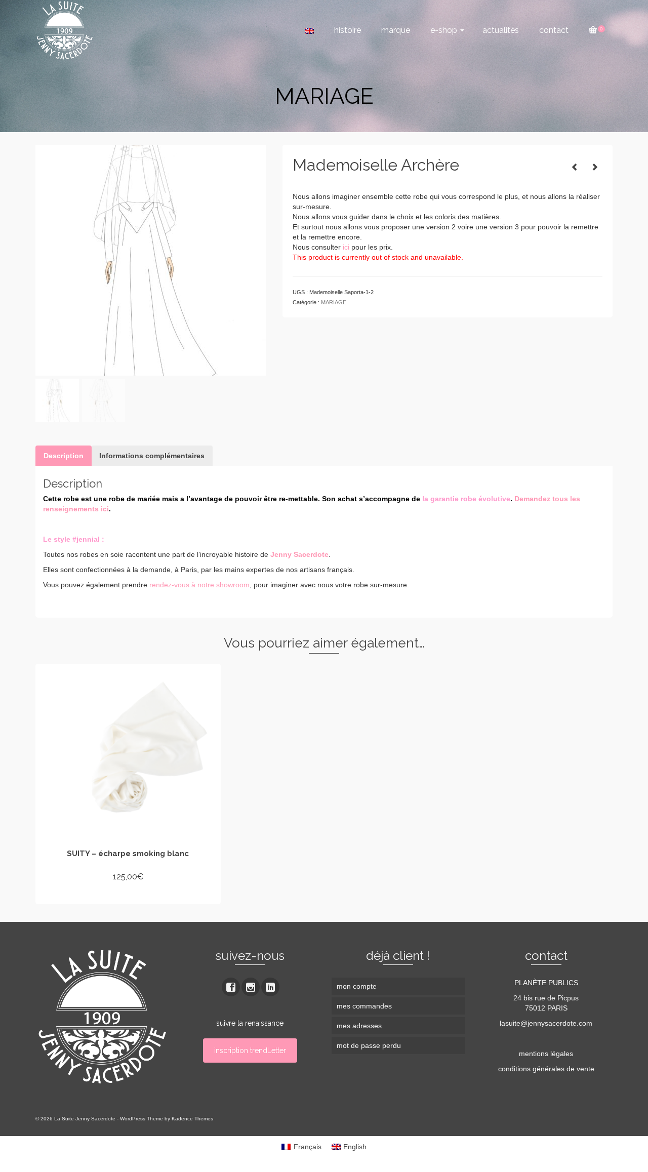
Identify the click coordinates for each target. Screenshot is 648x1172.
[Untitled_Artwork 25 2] (150, 260)
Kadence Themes (192, 1118)
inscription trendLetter (250, 1050)
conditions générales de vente (546, 1069)
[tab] (63, 456)
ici (346, 247)
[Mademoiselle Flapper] (594, 167)
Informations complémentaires (152, 456)
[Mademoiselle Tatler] (574, 167)
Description (64, 456)
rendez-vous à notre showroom (199, 585)
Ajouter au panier (128, 895)
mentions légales (546, 1053)
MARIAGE (333, 302)
